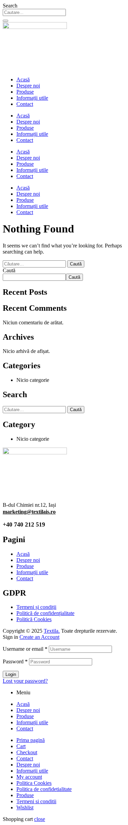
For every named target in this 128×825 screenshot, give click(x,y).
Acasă (23, 79)
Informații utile (32, 98)
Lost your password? (25, 681)
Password (15, 661)
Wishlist (24, 807)
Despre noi (28, 85)
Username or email (25, 649)
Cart (21, 746)
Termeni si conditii (36, 801)
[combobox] (34, 12)
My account (29, 777)
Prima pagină (30, 740)
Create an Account (39, 637)
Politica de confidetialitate (44, 789)
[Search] (5, 21)
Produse (25, 92)
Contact (24, 104)
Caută (9, 270)
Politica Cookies (34, 783)
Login (10, 674)
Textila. (52, 631)
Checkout (26, 752)
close (39, 819)
